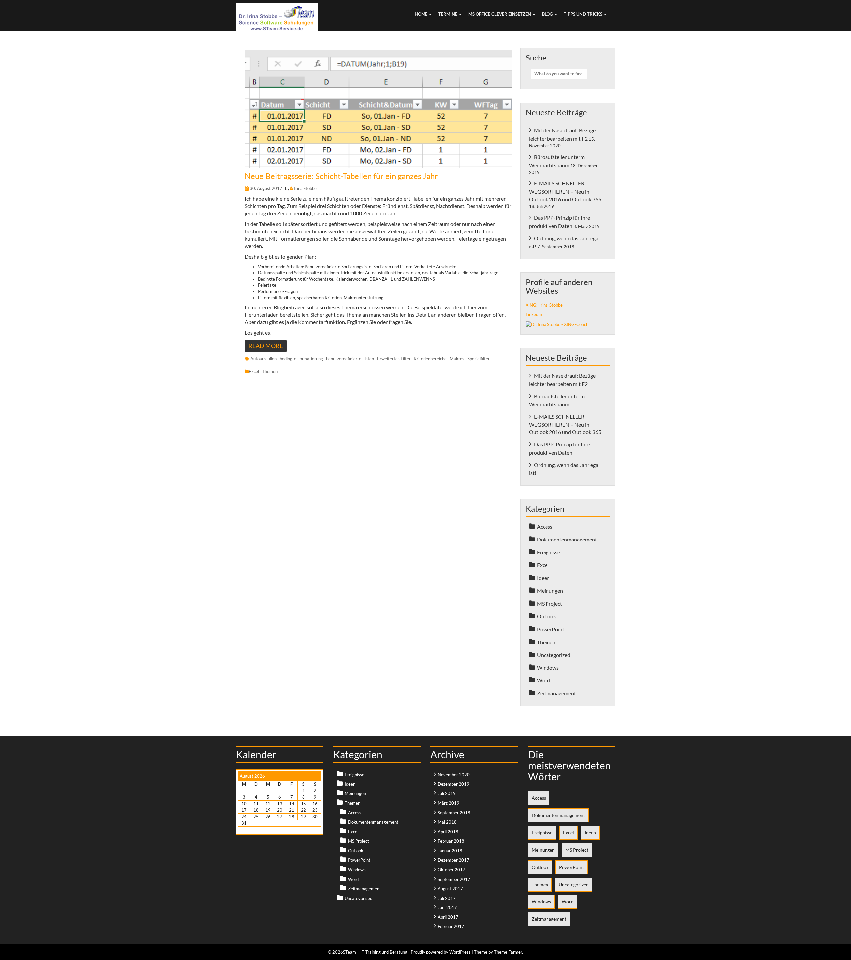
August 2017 (450, 888)
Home (421, 14)
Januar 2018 (450, 850)
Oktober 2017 (451, 869)
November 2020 (454, 774)
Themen (270, 371)
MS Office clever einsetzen (500, 14)
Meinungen (550, 590)
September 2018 (454, 812)
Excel (254, 371)
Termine (448, 14)
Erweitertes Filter (394, 358)
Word (543, 680)
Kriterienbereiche (430, 358)
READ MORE (265, 345)
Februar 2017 (451, 926)
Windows (548, 667)
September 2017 (454, 879)
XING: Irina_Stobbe (544, 305)
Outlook (546, 616)
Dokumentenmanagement (567, 539)
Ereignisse (548, 552)
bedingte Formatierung (301, 358)
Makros (457, 358)
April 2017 (448, 917)
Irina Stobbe (305, 188)
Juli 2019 (447, 793)
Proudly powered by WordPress (441, 952)
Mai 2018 (447, 822)
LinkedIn (534, 314)
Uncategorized (553, 655)
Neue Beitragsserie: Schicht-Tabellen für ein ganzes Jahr (341, 175)
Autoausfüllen (263, 358)
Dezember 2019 (453, 784)
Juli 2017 (447, 898)
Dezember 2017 (453, 860)
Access (544, 526)
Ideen (543, 578)
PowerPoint (550, 629)
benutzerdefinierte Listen (350, 358)
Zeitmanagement (556, 693)
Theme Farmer (508, 952)
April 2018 (448, 831)
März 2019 (448, 803)
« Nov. (244, 829)
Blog (548, 14)
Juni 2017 (447, 907)
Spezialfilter (478, 358)
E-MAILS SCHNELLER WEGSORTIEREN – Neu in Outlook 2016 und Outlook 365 (565, 191)
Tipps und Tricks (583, 14)
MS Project (549, 603)
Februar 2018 (451, 841)
